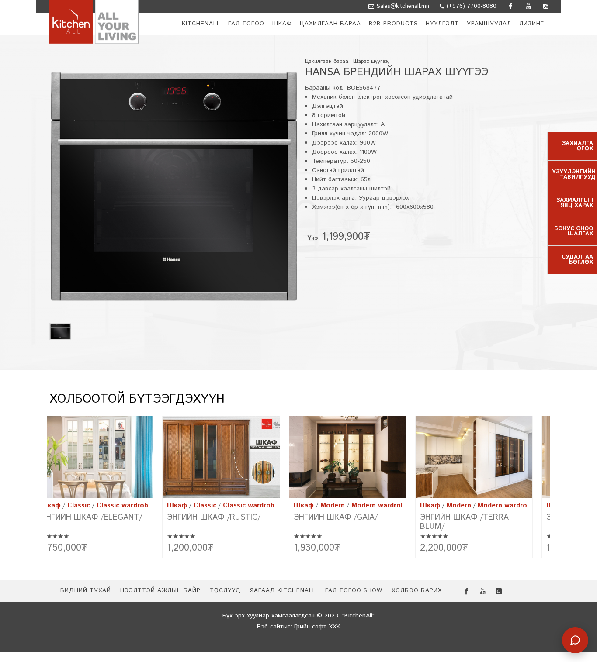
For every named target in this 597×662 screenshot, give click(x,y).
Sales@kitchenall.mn (403, 6)
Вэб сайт (270, 626)
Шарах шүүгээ (370, 61)
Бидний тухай (85, 590)
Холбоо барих (417, 590)
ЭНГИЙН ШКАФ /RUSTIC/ (213, 517)
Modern (332, 505)
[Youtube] (528, 6)
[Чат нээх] (575, 640)
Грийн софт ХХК (317, 626)
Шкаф (51, 505)
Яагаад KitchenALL (283, 590)
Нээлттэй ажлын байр (160, 590)
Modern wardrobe (380, 505)
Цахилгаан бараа (326, 61)
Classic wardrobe (124, 505)
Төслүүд (225, 590)
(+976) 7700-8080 (470, 6)
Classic (78, 505)
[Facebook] (510, 6)
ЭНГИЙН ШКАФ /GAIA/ (336, 517)
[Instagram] (545, 6)
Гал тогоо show (353, 590)
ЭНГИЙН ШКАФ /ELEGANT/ (91, 517)
